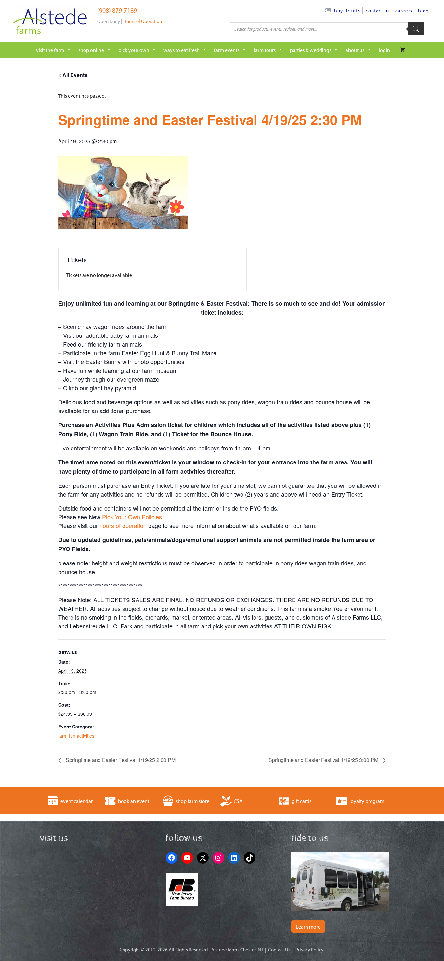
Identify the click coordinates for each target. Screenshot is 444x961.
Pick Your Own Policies (132, 516)
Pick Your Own (133, 50)
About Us (355, 50)
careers (403, 10)
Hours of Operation (142, 21)
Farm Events (226, 50)
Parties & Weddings (310, 50)
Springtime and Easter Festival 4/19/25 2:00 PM (120, 760)
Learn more (308, 926)
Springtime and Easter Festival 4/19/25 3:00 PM (324, 760)
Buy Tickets (347, 10)
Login (384, 50)
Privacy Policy (309, 949)
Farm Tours (265, 50)
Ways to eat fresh (181, 50)
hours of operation (123, 525)
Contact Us (378, 10)
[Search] (416, 28)
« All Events (72, 75)
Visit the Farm (50, 50)
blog (423, 10)
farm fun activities (76, 735)
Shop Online (91, 50)
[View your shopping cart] (402, 50)
